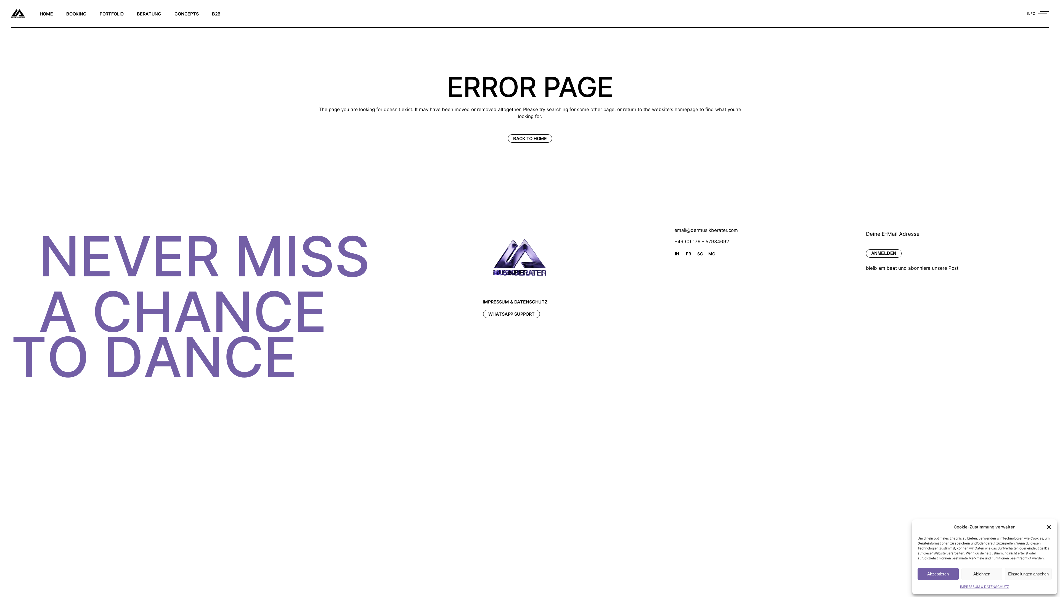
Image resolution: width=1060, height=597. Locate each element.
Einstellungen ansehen (1028, 574)
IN (677, 253)
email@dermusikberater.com (706, 230)
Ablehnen (981, 574)
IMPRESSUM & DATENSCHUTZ (984, 587)
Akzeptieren (938, 574)
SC (700, 253)
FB (688, 253)
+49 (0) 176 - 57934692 (701, 241)
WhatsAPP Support (511, 314)
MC (711, 253)
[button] (1049, 527)
